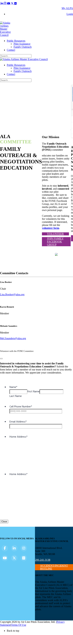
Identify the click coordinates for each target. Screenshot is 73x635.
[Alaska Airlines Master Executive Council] (5, 35)
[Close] (1, 358)
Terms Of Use (18, 624)
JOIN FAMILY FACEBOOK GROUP (55, 241)
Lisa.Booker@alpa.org (12, 294)
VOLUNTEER (55, 233)
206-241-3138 (42, 559)
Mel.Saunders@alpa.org (13, 338)
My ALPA (67, 8)
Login (70, 14)
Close (4, 521)
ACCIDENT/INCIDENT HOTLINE (54, 567)
